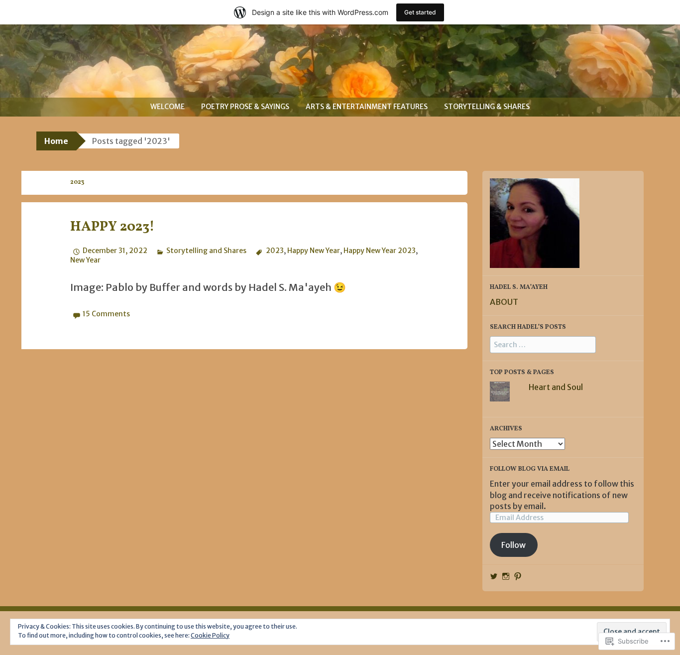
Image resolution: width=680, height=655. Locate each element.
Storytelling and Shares (206, 250)
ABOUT (504, 302)
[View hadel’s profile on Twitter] (494, 576)
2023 (274, 250)
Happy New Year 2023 (379, 250)
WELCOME (167, 106)
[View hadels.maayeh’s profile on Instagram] (506, 576)
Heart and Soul (556, 387)
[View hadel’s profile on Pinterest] (518, 576)
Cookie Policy (210, 635)
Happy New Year (313, 250)
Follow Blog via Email (529, 469)
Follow (513, 545)
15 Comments (106, 313)
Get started (420, 12)
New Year (85, 260)
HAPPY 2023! (112, 227)
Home (56, 141)
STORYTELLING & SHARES (487, 106)
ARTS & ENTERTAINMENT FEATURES (367, 106)
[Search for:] (543, 344)
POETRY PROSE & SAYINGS (245, 106)
